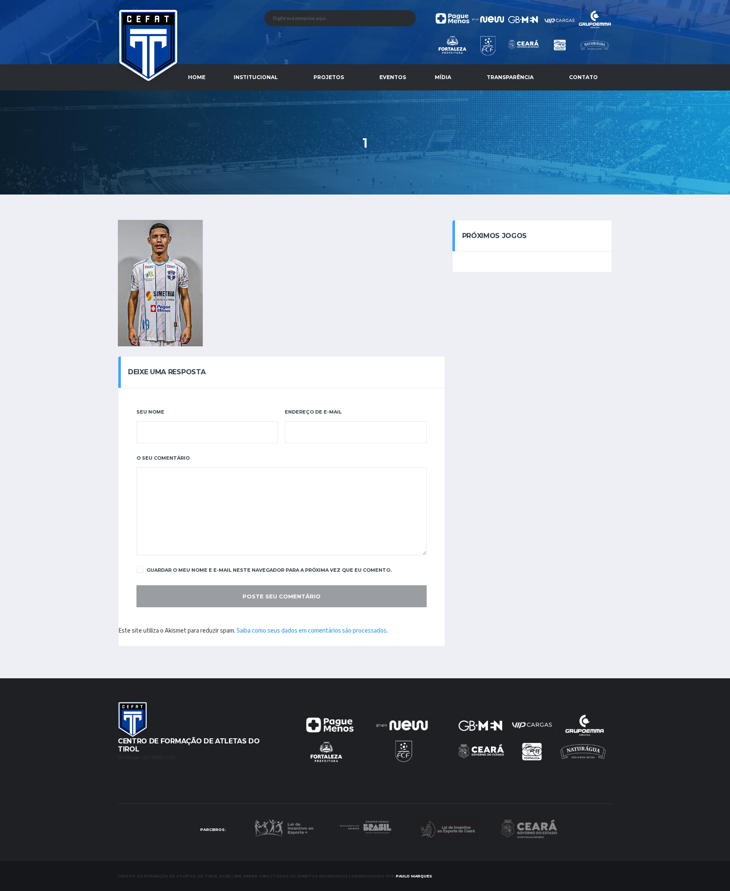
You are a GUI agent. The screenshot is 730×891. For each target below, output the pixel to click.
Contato (583, 77)
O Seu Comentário (163, 458)
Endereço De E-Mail (313, 412)
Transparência (510, 77)
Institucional (256, 77)
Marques (414, 876)
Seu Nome (150, 412)
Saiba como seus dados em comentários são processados (312, 630)
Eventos (392, 77)
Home (196, 77)
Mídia (443, 77)
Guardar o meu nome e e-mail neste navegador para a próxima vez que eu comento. (269, 570)
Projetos (328, 77)
